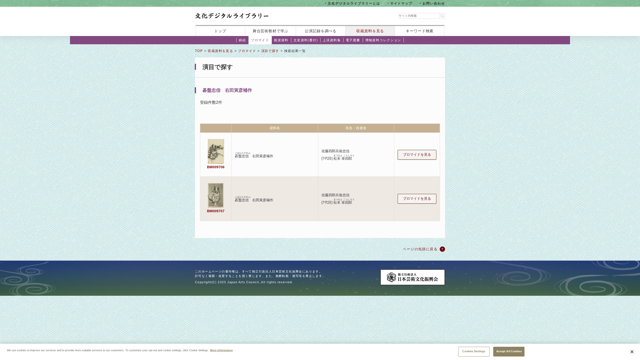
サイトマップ (401, 3)
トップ (220, 31)
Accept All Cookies (509, 351)
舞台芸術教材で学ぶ (270, 31)
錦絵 (242, 40)
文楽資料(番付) (306, 40)
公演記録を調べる (320, 31)
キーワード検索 (420, 31)
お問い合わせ (433, 3)
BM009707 (215, 211)
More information (221, 350)
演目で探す (270, 51)
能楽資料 (281, 40)
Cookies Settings (473, 351)
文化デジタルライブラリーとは (354, 3)
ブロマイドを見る (417, 154)
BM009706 (215, 167)
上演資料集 (332, 40)
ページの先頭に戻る (420, 249)
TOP (199, 51)
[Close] (632, 351)
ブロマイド (260, 40)
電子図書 (353, 40)
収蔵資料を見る (370, 31)
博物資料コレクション (383, 40)
